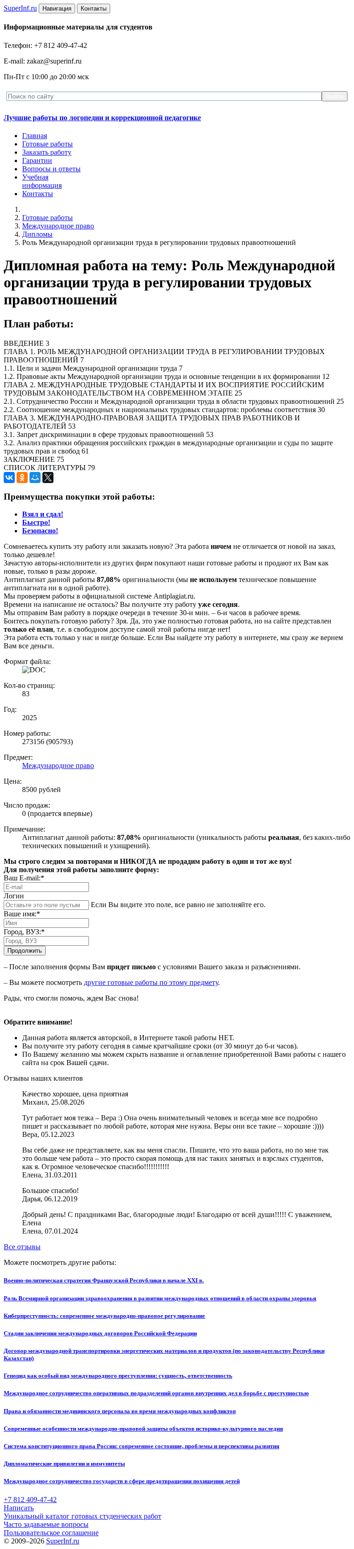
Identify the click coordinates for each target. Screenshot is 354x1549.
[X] (47, 477)
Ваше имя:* (22, 914)
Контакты (37, 194)
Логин (14, 896)
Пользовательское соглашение (51, 1533)
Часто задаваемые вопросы (46, 1524)
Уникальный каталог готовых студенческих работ (82, 1516)
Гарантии (37, 160)
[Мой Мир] (35, 477)
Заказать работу (46, 152)
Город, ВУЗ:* (24, 932)
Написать (19, 1508)
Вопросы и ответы (51, 169)
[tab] (42, 514)
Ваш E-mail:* (24, 878)
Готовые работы (47, 144)
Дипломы (37, 234)
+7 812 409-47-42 (30, 1499)
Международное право (58, 226)
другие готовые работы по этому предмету (151, 982)
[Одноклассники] (22, 477)
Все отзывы (22, 1247)
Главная (34, 136)
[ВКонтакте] (9, 477)
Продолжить (24, 950)
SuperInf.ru (62, 1541)
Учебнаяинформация (42, 181)
